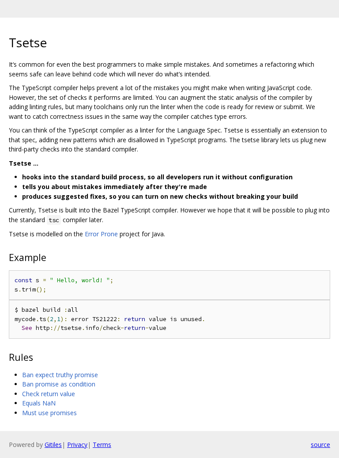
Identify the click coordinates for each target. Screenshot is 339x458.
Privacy (77, 444)
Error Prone (101, 234)
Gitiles (53, 444)
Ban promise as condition (58, 384)
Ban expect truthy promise (60, 375)
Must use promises (49, 413)
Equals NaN (39, 403)
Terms (102, 444)
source (320, 444)
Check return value (48, 394)
